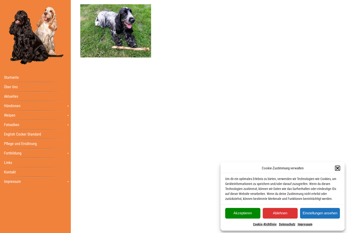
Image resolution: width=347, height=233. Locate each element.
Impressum (305, 224)
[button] (337, 168)
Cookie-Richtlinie (265, 224)
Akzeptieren (242, 213)
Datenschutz (287, 224)
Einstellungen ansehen (320, 213)
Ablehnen (280, 213)
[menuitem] (35, 77)
